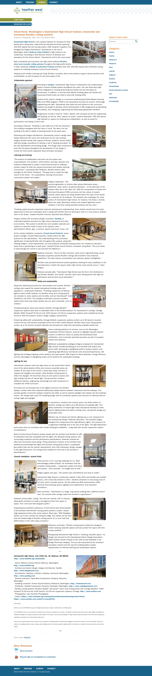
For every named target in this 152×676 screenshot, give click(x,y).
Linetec (112, 71)
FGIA (110, 94)
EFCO (111, 67)
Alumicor (112, 82)
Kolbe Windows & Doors (118, 90)
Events (111, 52)
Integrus (51, 85)
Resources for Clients (23, 24)
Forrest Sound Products (53, 233)
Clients (41, 2)
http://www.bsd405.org (24, 565)
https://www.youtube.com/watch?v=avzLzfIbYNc (34, 599)
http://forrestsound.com (81, 583)
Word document (26, 651)
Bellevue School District (39, 52)
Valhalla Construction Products (41, 67)
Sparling (58, 219)
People (111, 56)
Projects (27, 637)
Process (30, 2)
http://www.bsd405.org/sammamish (29, 559)
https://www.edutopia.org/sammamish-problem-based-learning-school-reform (52, 596)
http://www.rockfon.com (90, 591)
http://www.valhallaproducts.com (83, 586)
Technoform (114, 86)
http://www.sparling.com (24, 576)
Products (113, 60)
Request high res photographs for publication (38, 657)
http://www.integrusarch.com (26, 571)
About (19, 2)
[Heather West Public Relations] (32, 10)
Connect (54, 2)
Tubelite (112, 75)
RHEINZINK (113, 97)
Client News (18, 20)
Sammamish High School (24, 42)
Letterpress (114, 101)
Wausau (112, 79)
